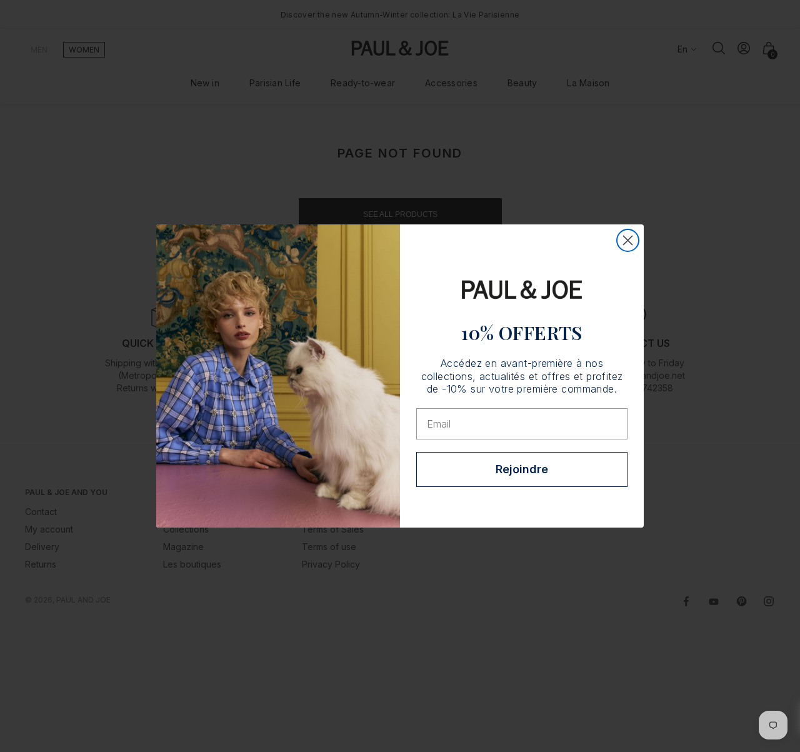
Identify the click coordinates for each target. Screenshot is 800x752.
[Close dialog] (628, 240)
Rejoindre (522, 469)
